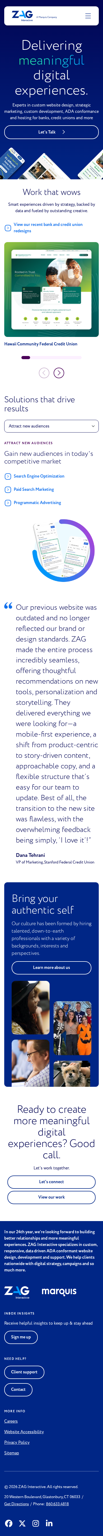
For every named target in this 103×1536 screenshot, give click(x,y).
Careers (11, 1421)
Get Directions (16, 1504)
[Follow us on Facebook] (8, 1524)
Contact (18, 1390)
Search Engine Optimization (39, 476)
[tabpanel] (51, 513)
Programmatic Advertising (37, 503)
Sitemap (11, 1453)
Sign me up (21, 1337)
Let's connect (51, 1182)
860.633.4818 (57, 1504)
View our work (51, 1197)
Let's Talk (46, 132)
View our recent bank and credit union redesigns (48, 228)
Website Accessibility (24, 1432)
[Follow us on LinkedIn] (49, 1524)
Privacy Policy (17, 1442)
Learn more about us (51, 968)
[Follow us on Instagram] (35, 1524)
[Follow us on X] (22, 1524)
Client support (24, 1372)
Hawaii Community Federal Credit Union (40, 344)
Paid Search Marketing (34, 490)
